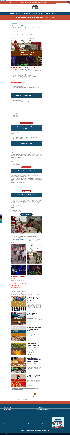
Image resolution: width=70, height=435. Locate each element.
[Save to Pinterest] (18, 25)
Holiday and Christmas (15, 389)
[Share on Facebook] (14, 25)
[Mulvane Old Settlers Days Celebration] (18, 318)
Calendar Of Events (19, 13)
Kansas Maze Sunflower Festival (33, 344)
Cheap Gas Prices (28, 2)
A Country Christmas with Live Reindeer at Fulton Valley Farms (21, 283)
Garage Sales (54, 13)
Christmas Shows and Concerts (16, 287)
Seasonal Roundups (33, 388)
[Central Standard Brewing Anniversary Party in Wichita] (18, 365)
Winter (37, 388)
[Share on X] (16, 25)
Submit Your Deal (45, 2)
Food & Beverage (34, 13)
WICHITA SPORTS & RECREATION (41, 407)
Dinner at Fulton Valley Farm (26, 214)
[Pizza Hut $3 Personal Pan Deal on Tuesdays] (18, 380)
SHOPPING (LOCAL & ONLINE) (40, 411)
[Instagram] (10, 2)
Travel (58, 13)
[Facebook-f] (4, 2)
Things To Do (12, 13)
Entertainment (24, 388)
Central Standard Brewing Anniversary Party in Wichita (34, 359)
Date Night (20, 388)
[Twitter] (6, 2)
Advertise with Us (34, 2)
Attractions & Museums (15, 388)
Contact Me (40, 2)
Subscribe (22, 2)
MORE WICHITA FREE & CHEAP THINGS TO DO (43, 409)
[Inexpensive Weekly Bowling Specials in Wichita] (18, 303)
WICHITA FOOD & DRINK (5, 411)
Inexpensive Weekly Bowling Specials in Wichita (34, 298)
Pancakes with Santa (26, 167)
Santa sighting (20, 389)
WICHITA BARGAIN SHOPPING (40, 405)
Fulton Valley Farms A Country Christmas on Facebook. (29, 240)
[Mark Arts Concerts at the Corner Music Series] (18, 333)
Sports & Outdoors (47, 13)
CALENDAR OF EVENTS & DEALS (6, 405)
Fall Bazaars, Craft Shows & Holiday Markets (18, 280)
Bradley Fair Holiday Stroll (15, 285)
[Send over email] (20, 25)
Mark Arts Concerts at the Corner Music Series (34, 329)
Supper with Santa (26, 191)
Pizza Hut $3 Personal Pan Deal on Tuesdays (34, 376)
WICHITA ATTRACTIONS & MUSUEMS (6, 407)
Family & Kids (28, 388)
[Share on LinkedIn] (22, 25)
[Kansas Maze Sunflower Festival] (18, 349)
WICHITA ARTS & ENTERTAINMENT (6, 409)
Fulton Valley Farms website (22, 239)
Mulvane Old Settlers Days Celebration (34, 314)
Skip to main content (3, 0)
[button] (12, 13)
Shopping (40, 13)
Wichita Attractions (27, 13)
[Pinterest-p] (8, 2)
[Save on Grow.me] (24, 25)
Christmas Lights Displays (15, 278)
